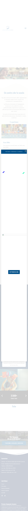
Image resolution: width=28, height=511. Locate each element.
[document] (14, 255)
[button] (25, 151)
